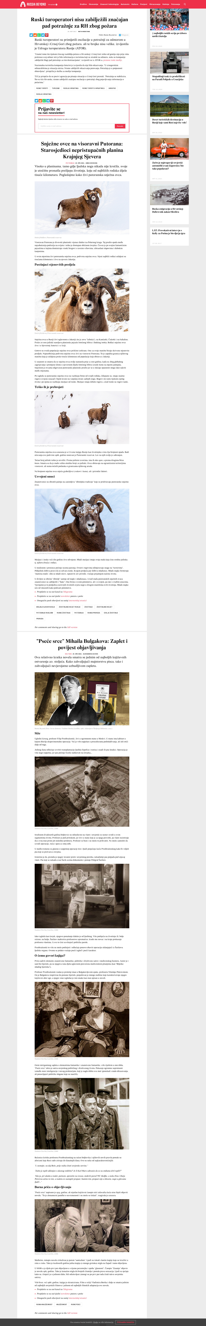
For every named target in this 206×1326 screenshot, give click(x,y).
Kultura (135, 4)
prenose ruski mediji (112, 60)
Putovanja (175, 4)
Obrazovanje (154, 4)
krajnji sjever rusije (45, 607)
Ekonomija (93, 4)
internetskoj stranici (77, 601)
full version (72, 627)
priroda (39, 619)
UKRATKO (112, 88)
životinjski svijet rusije (69, 607)
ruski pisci (75, 1304)
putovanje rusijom (44, 613)
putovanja (79, 613)
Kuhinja (166, 4)
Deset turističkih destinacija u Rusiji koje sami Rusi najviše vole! (169, 121)
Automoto (125, 4)
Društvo (83, 4)
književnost (61, 1304)
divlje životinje (111, 613)
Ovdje (95, 1322)
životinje (88, 607)
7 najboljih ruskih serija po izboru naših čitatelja (169, 35)
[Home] (22, 4)
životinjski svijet (104, 607)
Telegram (124, 35)
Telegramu (67, 592)
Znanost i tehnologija (109, 4)
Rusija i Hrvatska (43, 94)
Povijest (143, 4)
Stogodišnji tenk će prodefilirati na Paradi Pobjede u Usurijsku (168, 78)
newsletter (65, 596)
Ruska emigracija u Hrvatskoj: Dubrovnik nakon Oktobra (167, 210)
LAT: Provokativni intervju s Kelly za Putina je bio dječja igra (168, 232)
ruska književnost (44, 1304)
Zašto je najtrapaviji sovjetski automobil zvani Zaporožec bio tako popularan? (168, 166)
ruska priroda (94, 613)
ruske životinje (63, 613)
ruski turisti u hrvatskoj (93, 88)
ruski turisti (42, 88)
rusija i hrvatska (70, 88)
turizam (55, 88)
